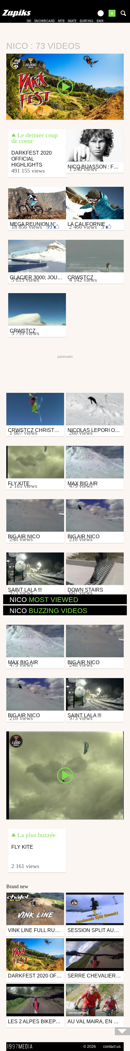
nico (43, 600)
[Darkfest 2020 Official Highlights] (65, 86)
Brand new (17, 886)
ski (29, 21)
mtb (61, 21)
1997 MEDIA (21, 1046)
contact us (112, 1046)
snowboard (44, 21)
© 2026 (89, 1046)
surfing (86, 21)
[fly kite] (65, 774)
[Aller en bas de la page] (122, 1031)
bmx (100, 21)
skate (72, 21)
